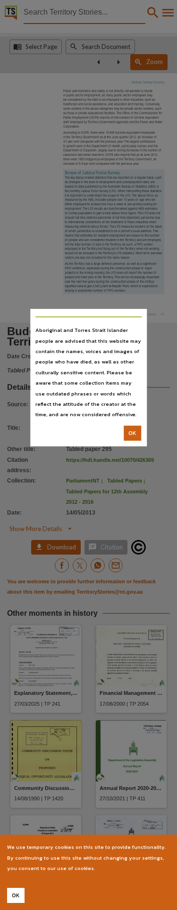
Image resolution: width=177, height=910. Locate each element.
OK (132, 433)
